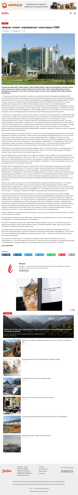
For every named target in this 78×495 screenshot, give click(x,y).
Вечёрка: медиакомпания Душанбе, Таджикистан (14, 20)
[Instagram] (23, 271)
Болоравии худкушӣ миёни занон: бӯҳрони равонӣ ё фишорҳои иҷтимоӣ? (41, 359)
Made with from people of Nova (39, 491)
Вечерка (22, 263)
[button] (74, 13)
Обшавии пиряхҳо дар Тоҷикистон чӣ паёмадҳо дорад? (36, 378)
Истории (7, 313)
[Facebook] (20, 271)
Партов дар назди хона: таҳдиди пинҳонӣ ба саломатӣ (36, 435)
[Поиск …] (70, 13)
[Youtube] (25, 271)
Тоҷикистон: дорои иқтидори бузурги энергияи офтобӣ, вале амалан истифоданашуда (44, 416)
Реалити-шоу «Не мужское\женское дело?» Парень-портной (37, 397)
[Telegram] (28, 271)
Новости (29, 20)
